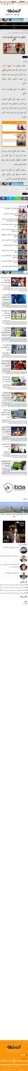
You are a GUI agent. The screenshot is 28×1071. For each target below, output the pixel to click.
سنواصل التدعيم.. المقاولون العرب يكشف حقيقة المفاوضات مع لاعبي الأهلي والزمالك (9, 141)
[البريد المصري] (14, 532)
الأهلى (11, 189)
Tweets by (25, 603)
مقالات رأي (23, 544)
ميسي (9, 65)
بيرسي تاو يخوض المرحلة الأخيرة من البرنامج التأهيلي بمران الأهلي (10, 235)
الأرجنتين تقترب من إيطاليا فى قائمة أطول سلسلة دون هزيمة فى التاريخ (9, 256)
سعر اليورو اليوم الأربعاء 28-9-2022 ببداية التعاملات (9, 134)
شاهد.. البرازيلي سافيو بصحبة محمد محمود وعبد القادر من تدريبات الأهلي (9, 230)
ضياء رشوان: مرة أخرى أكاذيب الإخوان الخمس (9, 556)
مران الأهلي (24, 131)
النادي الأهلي (6, 70)
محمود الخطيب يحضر (13, 124)
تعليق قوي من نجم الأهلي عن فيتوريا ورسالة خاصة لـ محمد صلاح (9, 225)
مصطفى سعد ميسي (23, 191)
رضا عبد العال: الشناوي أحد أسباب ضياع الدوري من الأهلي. (10, 251)
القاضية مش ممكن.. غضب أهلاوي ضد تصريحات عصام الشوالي (10, 240)
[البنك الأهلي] (14, 184)
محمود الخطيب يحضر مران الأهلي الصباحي (11, 208)
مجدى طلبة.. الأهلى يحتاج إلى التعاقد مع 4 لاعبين (10, 266)
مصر (14, 24)
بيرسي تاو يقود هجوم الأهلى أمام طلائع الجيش (10, 245)
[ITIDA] (14, 487)
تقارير (4, 24)
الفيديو (25, 498)
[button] (21, 519)
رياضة (24, 30)
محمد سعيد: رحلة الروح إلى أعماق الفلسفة (11, 547)
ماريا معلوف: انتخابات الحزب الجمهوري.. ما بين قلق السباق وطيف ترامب (10, 565)
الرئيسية (23, 24)
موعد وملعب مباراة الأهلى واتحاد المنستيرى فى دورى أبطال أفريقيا (9, 261)
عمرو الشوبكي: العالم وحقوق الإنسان (12, 573)
